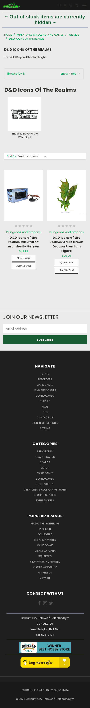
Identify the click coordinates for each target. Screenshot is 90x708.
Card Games (45, 385)
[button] (44, 73)
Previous (6, 704)
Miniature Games (45, 390)
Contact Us (45, 417)
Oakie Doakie (45, 545)
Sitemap (45, 428)
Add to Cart (23, 266)
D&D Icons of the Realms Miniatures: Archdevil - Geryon (23, 242)
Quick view (23, 258)
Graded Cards (45, 457)
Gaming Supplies (45, 495)
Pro (45, 412)
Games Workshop (45, 567)
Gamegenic (45, 534)
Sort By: (12, 156)
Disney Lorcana (45, 551)
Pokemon (45, 529)
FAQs (45, 406)
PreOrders (45, 379)
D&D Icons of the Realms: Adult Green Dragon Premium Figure (66, 244)
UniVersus (45, 572)
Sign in (36, 423)
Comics (45, 462)
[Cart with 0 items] (76, 5)
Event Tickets (45, 500)
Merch (45, 468)
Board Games (45, 395)
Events (45, 374)
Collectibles (45, 484)
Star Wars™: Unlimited (45, 561)
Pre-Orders (45, 451)
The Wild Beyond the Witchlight (25, 57)
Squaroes (45, 556)
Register (52, 423)
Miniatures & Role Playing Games (45, 489)
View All (45, 578)
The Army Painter (45, 540)
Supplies (45, 401)
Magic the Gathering (45, 523)
